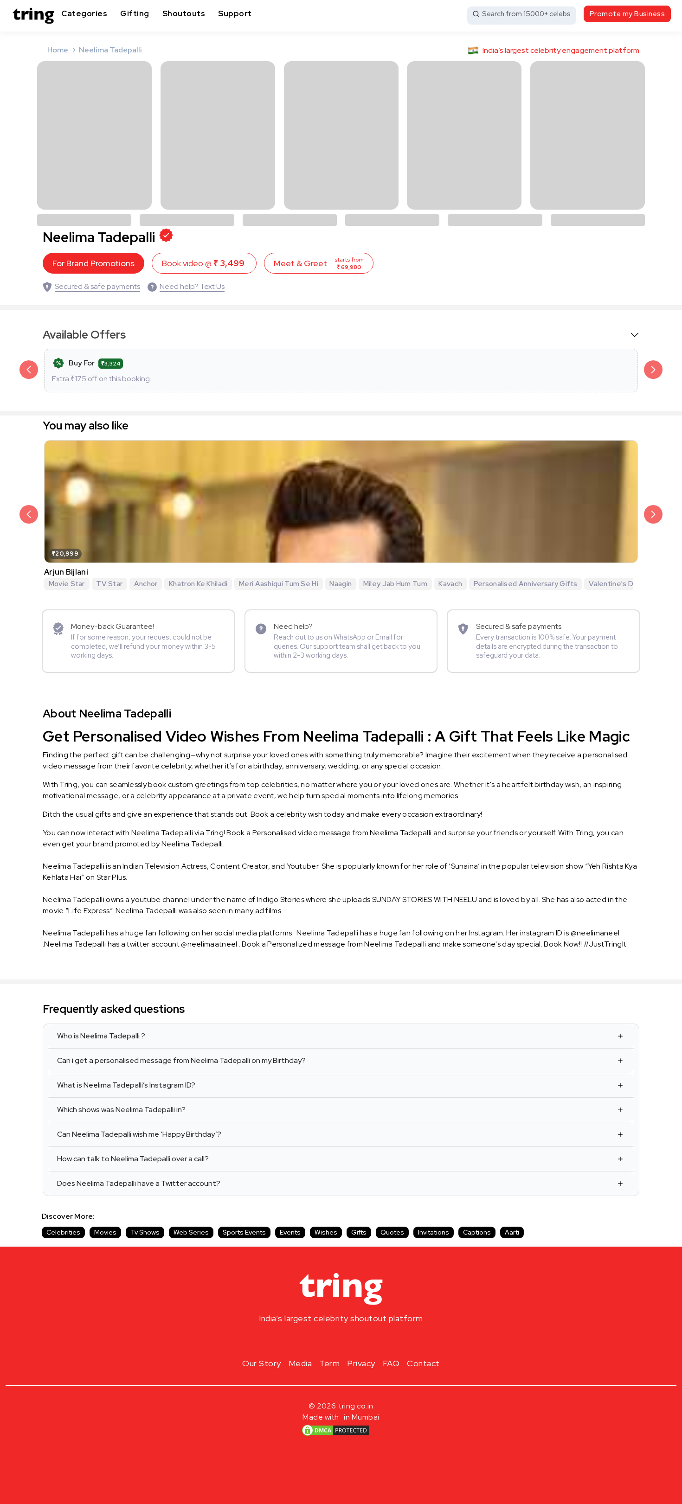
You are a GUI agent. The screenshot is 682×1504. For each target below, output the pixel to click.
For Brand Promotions (93, 263)
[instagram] (311, 1340)
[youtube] (355, 1340)
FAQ (391, 1363)
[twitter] (341, 1340)
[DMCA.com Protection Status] (335, 1430)
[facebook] (326, 1340)
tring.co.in (356, 1406)
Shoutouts (184, 13)
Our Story (261, 1363)
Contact (423, 1363)
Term (329, 1363)
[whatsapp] (370, 1340)
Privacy (361, 1363)
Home (57, 50)
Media (300, 1363)
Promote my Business (627, 14)
